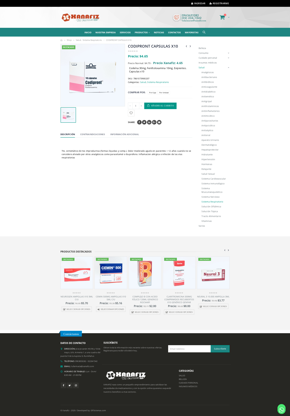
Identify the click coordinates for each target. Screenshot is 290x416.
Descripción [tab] (67, 134)
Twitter (144, 122)
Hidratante (207, 154)
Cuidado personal (208, 57)
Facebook (139, 122)
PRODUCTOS (141, 32)
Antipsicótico (208, 125)
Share (131, 122)
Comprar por (136, 92)
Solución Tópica (209, 211)
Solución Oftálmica (211, 206)
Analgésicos (207, 72)
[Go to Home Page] (61, 40)
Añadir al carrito (162, 106)
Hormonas (206, 164)
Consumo (203, 53)
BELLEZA (183, 379)
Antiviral (205, 135)
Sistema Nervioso (210, 196)
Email (159, 122)
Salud (143, 82)
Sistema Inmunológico (212, 183)
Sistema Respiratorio (158, 82)
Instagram (76, 385)
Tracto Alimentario (211, 216)
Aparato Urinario (210, 140)
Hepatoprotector (210, 149)
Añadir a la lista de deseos (131, 113)
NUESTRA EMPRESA (105, 32)
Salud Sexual (208, 173)
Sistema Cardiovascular (213, 178)
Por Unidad (164, 92)
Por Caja (152, 92)
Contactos (174, 32)
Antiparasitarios (209, 120)
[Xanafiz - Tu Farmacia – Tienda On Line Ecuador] (80, 17)
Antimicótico (207, 115)
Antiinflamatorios (210, 111)
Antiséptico (207, 130)
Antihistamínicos (210, 106)
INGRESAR (199, 3)
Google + (154, 122)
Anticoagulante (209, 86)
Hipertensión (208, 159)
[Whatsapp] (281, 408)
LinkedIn (149, 122)
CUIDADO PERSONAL (188, 383)
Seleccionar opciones (89, 309)
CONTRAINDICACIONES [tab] (92, 134)
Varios (202, 225)
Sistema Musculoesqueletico (211, 190)
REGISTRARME (221, 3)
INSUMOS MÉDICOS (188, 386)
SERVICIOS (125, 32)
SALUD (182, 375)
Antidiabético (208, 91)
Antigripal (206, 101)
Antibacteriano (209, 77)
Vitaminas (206, 221)
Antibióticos (207, 82)
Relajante (206, 169)
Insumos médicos (208, 62)
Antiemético (207, 96)
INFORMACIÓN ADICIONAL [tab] (124, 134)
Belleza (202, 48)
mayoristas (191, 32)
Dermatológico (209, 144)
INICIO (87, 32)
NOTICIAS (159, 32)
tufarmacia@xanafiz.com (82, 366)
